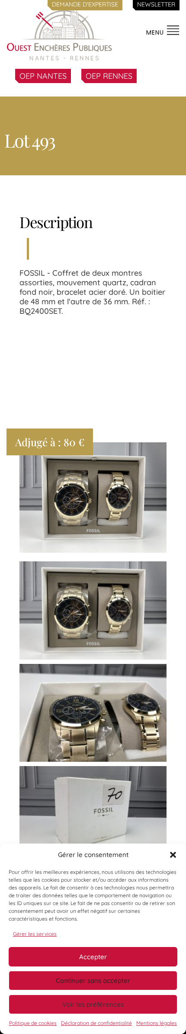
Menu (156, 32)
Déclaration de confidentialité (96, 1023)
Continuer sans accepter (93, 980)
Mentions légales (156, 1023)
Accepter (93, 957)
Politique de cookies (33, 1023)
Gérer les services (35, 934)
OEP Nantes (43, 76)
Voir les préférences (93, 1004)
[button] (173, 854)
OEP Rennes (109, 76)
